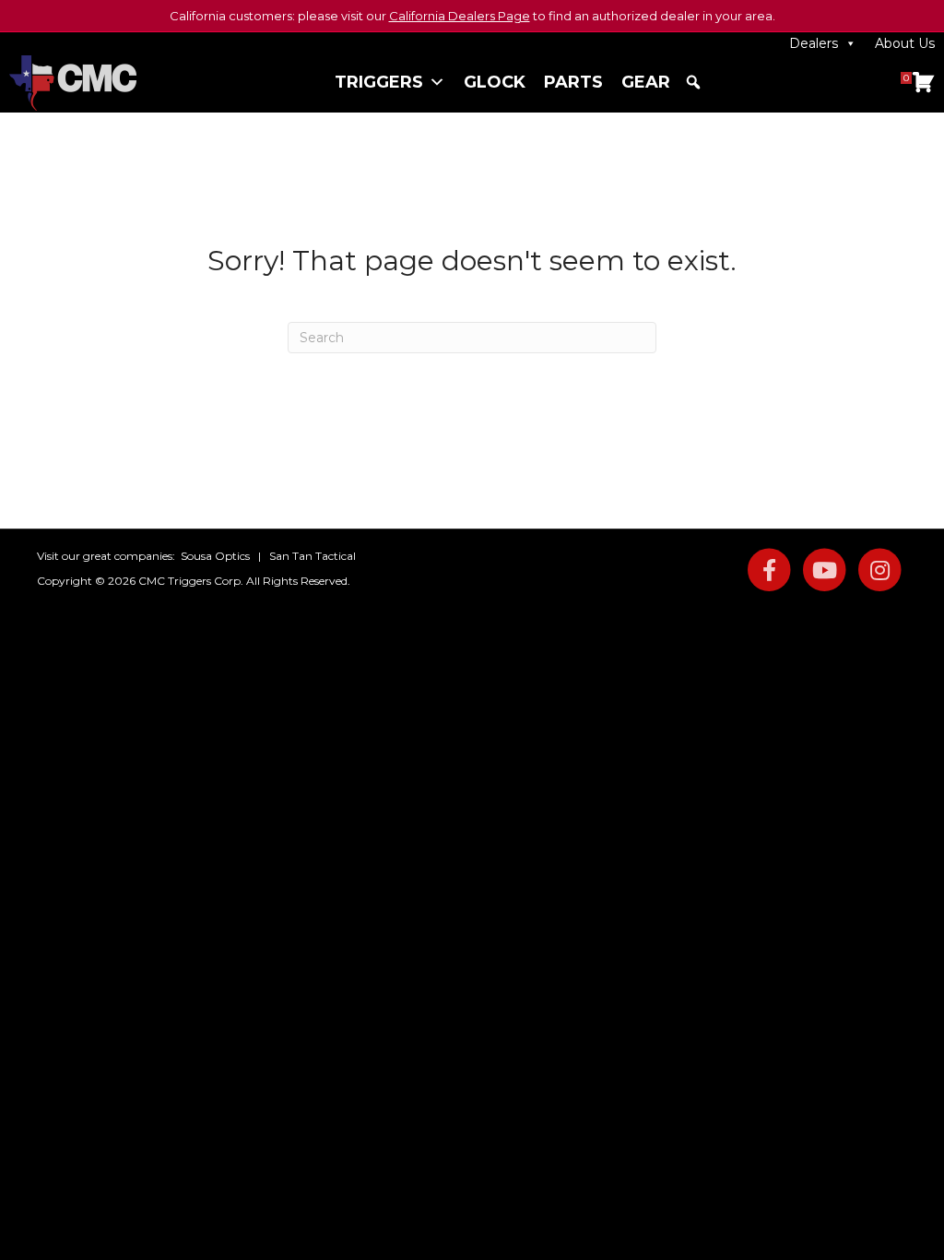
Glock (494, 82)
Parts (573, 82)
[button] (693, 82)
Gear (645, 82)
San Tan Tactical (312, 556)
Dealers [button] (813, 43)
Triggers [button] (379, 82)
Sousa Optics (215, 556)
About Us (905, 43)
